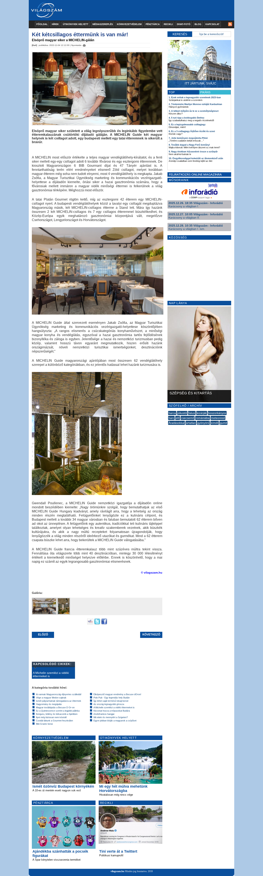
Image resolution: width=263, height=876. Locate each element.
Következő (151, 634)
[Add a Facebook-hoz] (104, 623)
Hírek (55, 24)
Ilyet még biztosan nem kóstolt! (51, 717)
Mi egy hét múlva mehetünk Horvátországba (123, 788)
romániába (203, 418)
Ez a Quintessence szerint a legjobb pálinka (58, 710)
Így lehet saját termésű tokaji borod (110, 701)
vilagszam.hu (117, 871)
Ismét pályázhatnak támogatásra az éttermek (58, 701)
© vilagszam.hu (151, 572)
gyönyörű (203, 422)
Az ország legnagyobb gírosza (108, 704)
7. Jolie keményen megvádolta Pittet (188, 138)
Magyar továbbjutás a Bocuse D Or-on (55, 707)
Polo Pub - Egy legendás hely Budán (111, 697)
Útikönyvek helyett (75, 24)
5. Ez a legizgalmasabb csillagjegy (187, 124)
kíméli (214, 422)
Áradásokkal (176, 422)
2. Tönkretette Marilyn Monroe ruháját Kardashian (195, 104)
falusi (191, 413)
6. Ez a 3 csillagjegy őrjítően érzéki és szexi (192, 131)
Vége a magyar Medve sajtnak (51, 697)
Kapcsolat (212, 24)
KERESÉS (180, 34)
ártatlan (191, 422)
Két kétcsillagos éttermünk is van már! (80, 34)
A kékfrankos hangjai (103, 714)
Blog (198, 24)
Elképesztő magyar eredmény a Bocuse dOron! (117, 694)
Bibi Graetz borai (44, 724)
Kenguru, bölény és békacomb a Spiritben (56, 714)
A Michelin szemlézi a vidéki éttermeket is (51, 674)
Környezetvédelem (129, 24)
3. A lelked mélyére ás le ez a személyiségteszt (194, 111)
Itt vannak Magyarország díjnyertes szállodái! (58, 694)
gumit (223, 422)
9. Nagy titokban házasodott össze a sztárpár (193, 151)
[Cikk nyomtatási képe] (84, 44)
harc (171, 418)
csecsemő (187, 418)
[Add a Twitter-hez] (97, 623)
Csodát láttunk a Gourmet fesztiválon (54, 720)
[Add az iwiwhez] (90, 623)
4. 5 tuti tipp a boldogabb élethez (186, 117)
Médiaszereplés (102, 24)
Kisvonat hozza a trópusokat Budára (111, 710)
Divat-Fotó (183, 24)
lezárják (202, 413)
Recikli (168, 24)
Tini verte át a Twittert (118, 851)
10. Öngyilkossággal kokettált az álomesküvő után (196, 158)
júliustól (182, 413)
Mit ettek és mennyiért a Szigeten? (110, 717)
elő (178, 418)
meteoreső (218, 418)
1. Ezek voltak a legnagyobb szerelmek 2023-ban (195, 97)
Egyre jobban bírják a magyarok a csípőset (114, 720)
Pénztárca (153, 24)
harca (172, 413)
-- (168, 427)
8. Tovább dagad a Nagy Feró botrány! (189, 145)
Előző (43, 634)
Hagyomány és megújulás (49, 704)
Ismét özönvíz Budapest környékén (63, 786)
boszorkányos (217, 413)
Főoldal (42, 24)
